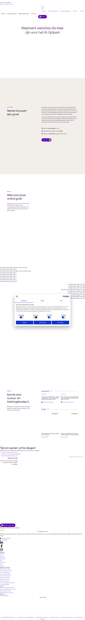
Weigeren (25, 322)
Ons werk (44, 11)
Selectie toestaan (42, 322)
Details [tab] (42, 300)
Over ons (75, 11)
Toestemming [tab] (24, 300)
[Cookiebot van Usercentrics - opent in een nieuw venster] (63, 296)
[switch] (35, 317)
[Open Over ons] (36, 13)
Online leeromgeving (53, 11)
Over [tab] (61, 300)
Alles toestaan (60, 322)
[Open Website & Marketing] (28, 13)
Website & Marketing (66, 11)
